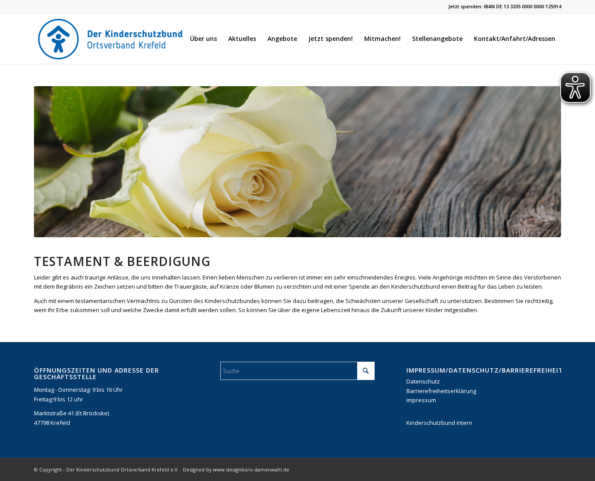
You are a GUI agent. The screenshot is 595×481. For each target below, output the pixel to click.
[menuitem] (203, 38)
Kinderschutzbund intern (439, 423)
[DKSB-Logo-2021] (111, 38)
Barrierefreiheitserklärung (441, 391)
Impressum (421, 400)
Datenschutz (423, 381)
